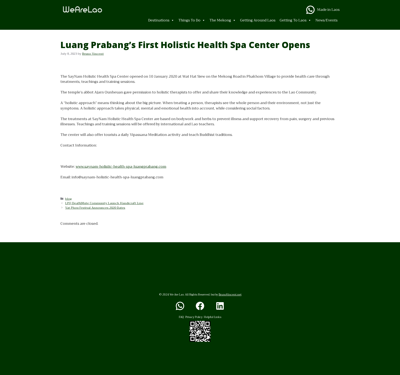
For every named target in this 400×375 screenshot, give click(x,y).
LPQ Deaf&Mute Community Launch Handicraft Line (104, 203)
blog (68, 198)
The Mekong (220, 20)
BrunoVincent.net (230, 294)
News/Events (326, 20)
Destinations (158, 20)
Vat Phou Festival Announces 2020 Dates (95, 207)
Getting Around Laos (257, 20)
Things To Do (189, 20)
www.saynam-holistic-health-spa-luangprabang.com (121, 167)
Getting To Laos (293, 20)
